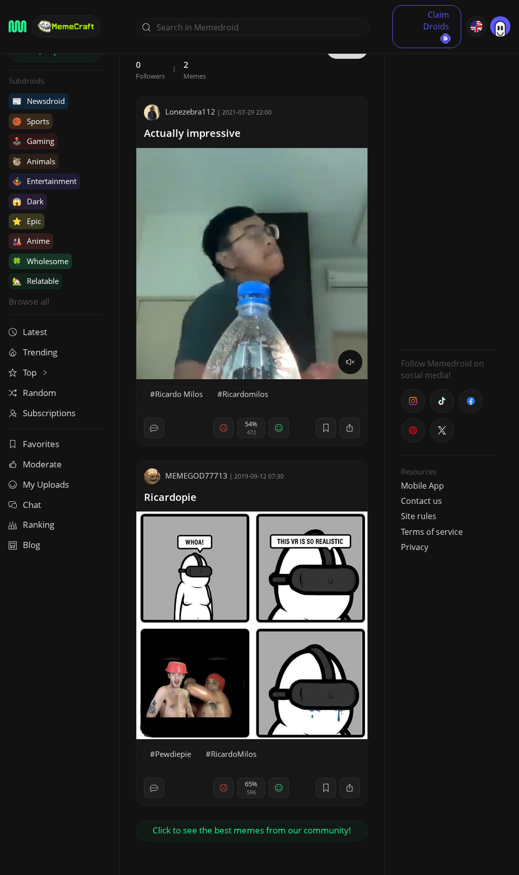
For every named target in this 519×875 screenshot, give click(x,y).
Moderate (42, 464)
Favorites (41, 444)
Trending (40, 352)
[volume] (350, 362)
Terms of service (432, 531)
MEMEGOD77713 (196, 475)
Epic (26, 221)
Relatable (35, 281)
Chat (32, 505)
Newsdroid (38, 101)
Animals (33, 161)
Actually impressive (192, 133)
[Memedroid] (17, 26)
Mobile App (422, 485)
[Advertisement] (448, 190)
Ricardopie (170, 497)
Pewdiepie (173, 754)
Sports (30, 121)
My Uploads (46, 484)
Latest (35, 332)
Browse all (29, 301)
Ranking (38, 524)
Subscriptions (49, 413)
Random (39, 392)
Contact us (421, 500)
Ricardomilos (245, 394)
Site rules (418, 516)
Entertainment (44, 181)
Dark (28, 201)
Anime (31, 241)
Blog (31, 545)
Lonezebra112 (190, 111)
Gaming (33, 141)
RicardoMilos (233, 754)
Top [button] (31, 372)
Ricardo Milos (179, 394)
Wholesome (40, 261)
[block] (350, 428)
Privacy (414, 547)
